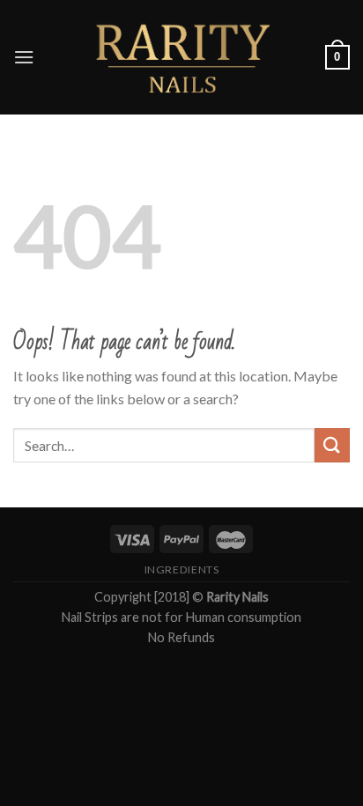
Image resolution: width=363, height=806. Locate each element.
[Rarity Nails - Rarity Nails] (181, 57)
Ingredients (181, 569)
